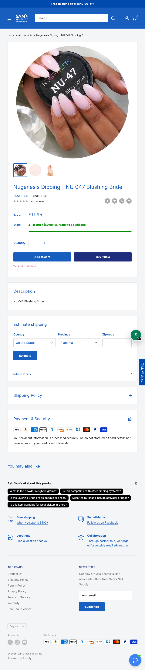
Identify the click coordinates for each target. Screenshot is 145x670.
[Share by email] (129, 201)
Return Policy (16, 585)
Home (11, 35)
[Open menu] (9, 18)
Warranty (13, 603)
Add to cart (42, 257)
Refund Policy (21, 374)
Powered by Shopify (19, 658)
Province (64, 334)
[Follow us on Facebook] (10, 642)
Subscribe (92, 607)
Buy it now (103, 257)
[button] (24, 266)
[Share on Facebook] (107, 201)
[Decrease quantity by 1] (33, 243)
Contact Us (15, 574)
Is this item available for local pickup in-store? (38, 504)
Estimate (25, 355)
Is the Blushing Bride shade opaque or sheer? (38, 497)
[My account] (127, 18)
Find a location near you (33, 541)
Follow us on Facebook (102, 522)
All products (25, 35)
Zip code (108, 334)
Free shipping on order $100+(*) (72, 3)
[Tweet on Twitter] (121, 201)
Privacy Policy (17, 591)
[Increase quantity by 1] (56, 243)
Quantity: (19, 243)
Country (19, 334)
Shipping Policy (18, 579)
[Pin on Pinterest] (114, 201)
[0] (134, 18)
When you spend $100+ (32, 522)
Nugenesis (20, 195)
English (14, 626)
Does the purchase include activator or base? (100, 497)
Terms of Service (19, 597)
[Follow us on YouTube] (24, 642)
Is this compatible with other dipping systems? (91, 491)
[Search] (113, 18)
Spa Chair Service (20, 609)
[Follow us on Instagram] (17, 642)
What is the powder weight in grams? (33, 491)
